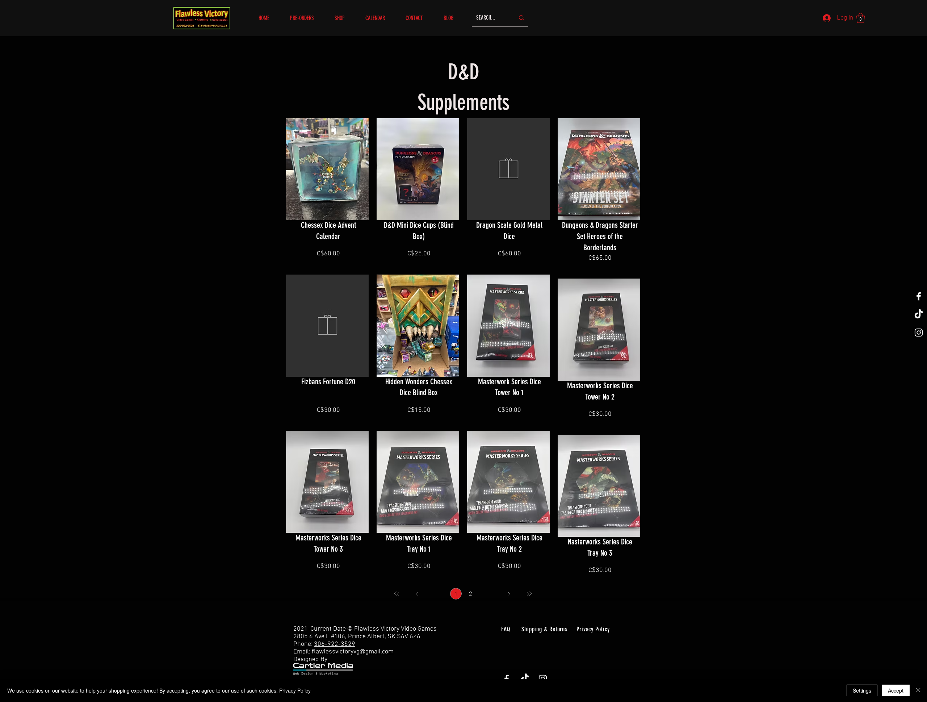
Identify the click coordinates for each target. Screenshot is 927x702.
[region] (327, 191)
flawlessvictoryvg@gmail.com (353, 652)
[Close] (918, 690)
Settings (862, 690)
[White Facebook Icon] (918, 296)
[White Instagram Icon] (918, 332)
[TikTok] (918, 314)
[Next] (509, 593)
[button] (344, 18)
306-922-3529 (334, 644)
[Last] (529, 593)
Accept (895, 690)
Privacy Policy (295, 690)
